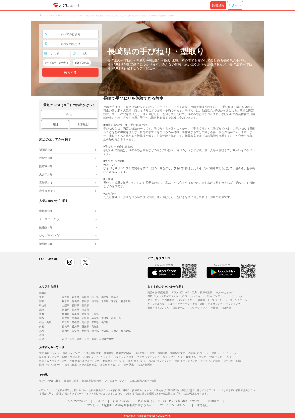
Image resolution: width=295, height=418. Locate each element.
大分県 (105, 330)
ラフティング (233, 303)
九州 (41, 330)
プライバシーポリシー (174, 405)
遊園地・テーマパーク (210, 300)
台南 (86, 339)
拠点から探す (71, 380)
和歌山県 (116, 318)
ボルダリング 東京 (145, 353)
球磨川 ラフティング (186, 360)
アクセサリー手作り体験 (161, 300)
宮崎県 (114, 330)
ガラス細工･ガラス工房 (184, 292)
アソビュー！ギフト (115, 380)
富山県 (65, 309)
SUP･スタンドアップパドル (163, 296)
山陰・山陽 (45, 322)
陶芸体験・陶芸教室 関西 (117, 353)
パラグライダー (185, 300)
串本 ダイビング (137, 360)
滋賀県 (65, 318)
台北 (64, 339)
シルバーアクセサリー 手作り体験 (186, 303)
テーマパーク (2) (49, 219)
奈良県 (105, 318)
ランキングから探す (50, 380)
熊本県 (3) (45, 166)
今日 (69, 114)
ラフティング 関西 (210, 360)
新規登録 (218, 5)
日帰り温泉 (206, 292)
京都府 (75, 318)
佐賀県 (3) (45, 158)
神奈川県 (126, 301)
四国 (41, 326)
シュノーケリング (232, 296)
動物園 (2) (45, 227)
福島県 (114, 297)
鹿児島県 (126, 330)
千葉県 (105, 301)
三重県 (95, 313)
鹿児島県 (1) (47, 191)
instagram (70, 262)
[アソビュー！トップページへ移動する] (65, 5)
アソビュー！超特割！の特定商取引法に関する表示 (119, 405)
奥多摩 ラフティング (114, 360)
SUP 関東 (128, 364)
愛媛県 (85, 326)
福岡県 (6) (45, 150)
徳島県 (65, 326)
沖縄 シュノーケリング (224, 353)
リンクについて (77, 401)
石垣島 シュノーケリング (96, 356)
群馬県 (75, 301)
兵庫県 (95, 318)
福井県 (85, 309)
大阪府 (85, 318)
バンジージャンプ (197, 307)
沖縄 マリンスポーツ (50, 364)
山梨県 (65, 305)
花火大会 (226, 307)
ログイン (235, 5)
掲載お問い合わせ (91, 380)
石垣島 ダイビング (198, 353)
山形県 (105, 297)
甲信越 (42, 305)
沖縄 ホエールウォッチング (84, 360)
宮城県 (85, 297)
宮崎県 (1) (45, 182)
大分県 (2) (45, 174)
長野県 (75, 305)
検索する (70, 72)
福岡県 (65, 330)
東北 (41, 297)
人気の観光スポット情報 (143, 380)
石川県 (75, 309)
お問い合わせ (121, 401)
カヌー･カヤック (225, 292)
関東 (41, 301)
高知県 (95, 326)
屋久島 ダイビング (49, 356)
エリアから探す (49, 286)
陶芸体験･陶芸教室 (158, 292)
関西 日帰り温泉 (71, 356)
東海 (41, 313)
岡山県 (85, 322)
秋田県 (95, 297)
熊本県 (95, 330)
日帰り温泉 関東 (92, 353)
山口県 (105, 322)
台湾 (41, 339)
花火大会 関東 (144, 364)
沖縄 (41, 334)
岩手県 (75, 297)
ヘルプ (100, 401)
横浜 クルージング (196, 356)
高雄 (94, 339)
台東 (71, 339)
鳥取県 (65, 322)
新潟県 (85, 305)
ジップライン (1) (49, 235)
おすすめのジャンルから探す (166, 286)
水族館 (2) (45, 211)
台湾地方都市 (106, 339)
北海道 (42, 292)
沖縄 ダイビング (71, 353)
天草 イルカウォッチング (52, 360)
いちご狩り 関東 (232, 360)
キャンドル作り (156, 303)
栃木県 (65, 301)
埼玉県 (95, 301)
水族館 (214, 307)
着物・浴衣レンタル (158, 307)
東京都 (114, 301)
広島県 (95, 322)
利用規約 (214, 401)
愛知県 (85, 313)
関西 (41, 318)
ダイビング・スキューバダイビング (200, 296)
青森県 (65, 297)
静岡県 (65, 313)
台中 (79, 339)
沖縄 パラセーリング (220, 356)
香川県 (75, 326)
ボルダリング (215, 303)
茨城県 (85, 301)
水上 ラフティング (173, 356)
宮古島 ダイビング (110, 364)
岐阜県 (75, 313)
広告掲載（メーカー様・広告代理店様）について (169, 401)
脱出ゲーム (179, 307)
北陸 (41, 309)
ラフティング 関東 (124, 356)
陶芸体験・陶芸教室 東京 (171, 353)
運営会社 (202, 405)
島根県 (75, 322)
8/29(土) (83, 124)
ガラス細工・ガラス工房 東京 (81, 364)
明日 (55, 124)
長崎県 (85, 330)
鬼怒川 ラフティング (160, 360)
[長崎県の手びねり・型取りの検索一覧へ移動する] (147, 58)
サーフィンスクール (236, 300)
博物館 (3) (45, 244)
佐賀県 (75, 330)
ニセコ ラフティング (148, 356)
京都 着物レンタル (49, 353)
